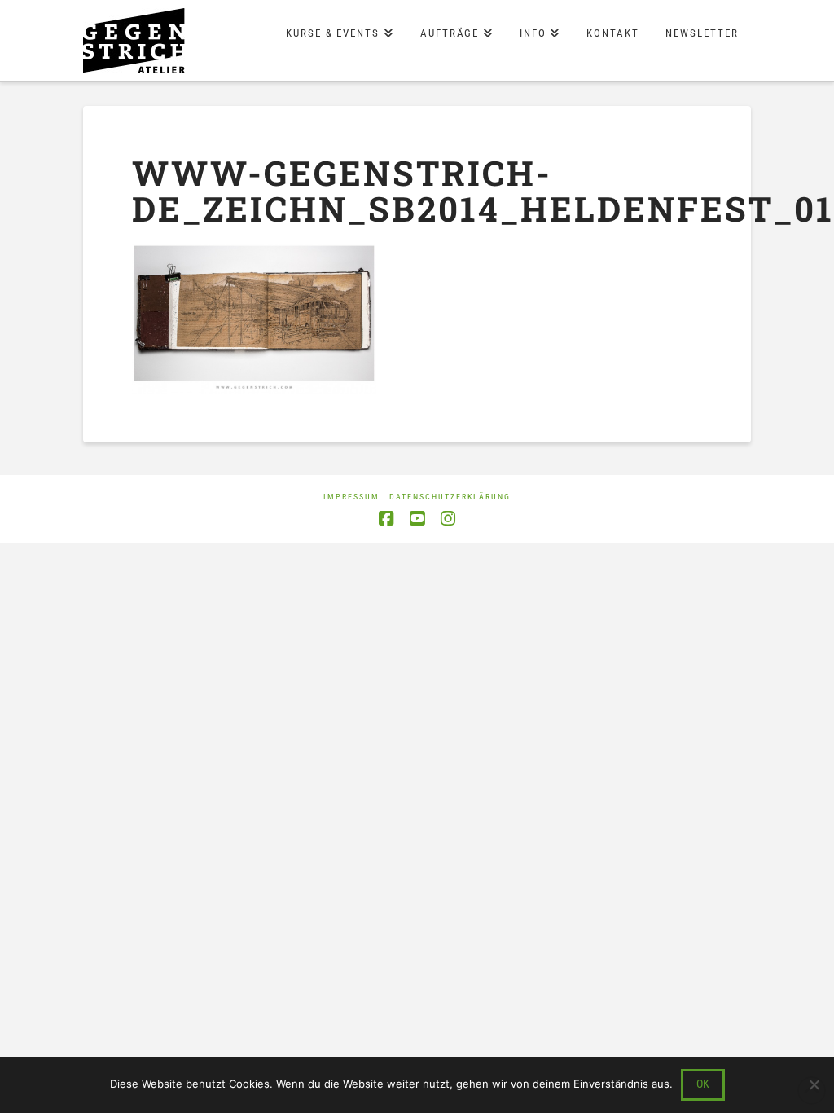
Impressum (351, 496)
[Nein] (813, 1084)
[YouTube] (417, 518)
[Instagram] (448, 518)
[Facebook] (386, 518)
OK (702, 1083)
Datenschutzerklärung (450, 496)
